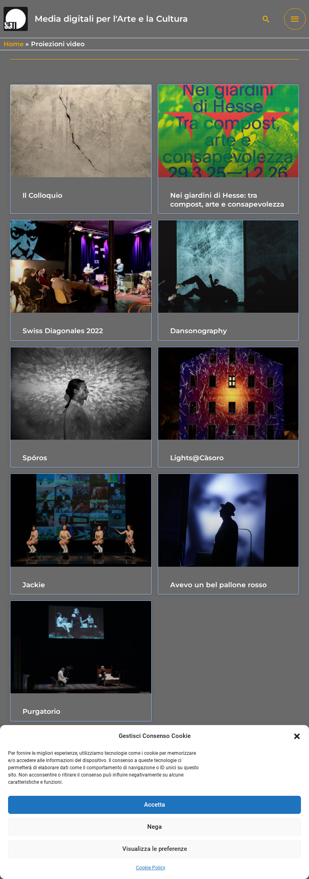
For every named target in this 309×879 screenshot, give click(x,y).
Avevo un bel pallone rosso (218, 585)
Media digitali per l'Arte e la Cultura (111, 19)
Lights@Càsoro (197, 458)
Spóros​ (35, 458)
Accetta (154, 804)
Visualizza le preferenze (154, 848)
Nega (154, 826)
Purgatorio (41, 711)
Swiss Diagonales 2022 (63, 331)
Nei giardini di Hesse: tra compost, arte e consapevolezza (227, 199)
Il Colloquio (42, 195)
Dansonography (198, 331)
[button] (297, 736)
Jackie (34, 585)
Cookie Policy (150, 868)
